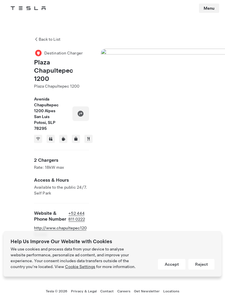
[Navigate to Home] (28, 8)
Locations (171, 291)
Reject (201, 264)
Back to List (49, 39)
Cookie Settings (80, 266)
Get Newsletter (147, 291)
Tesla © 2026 (56, 291)
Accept (172, 264)
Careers (123, 291)
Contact (107, 291)
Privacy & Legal (84, 291)
